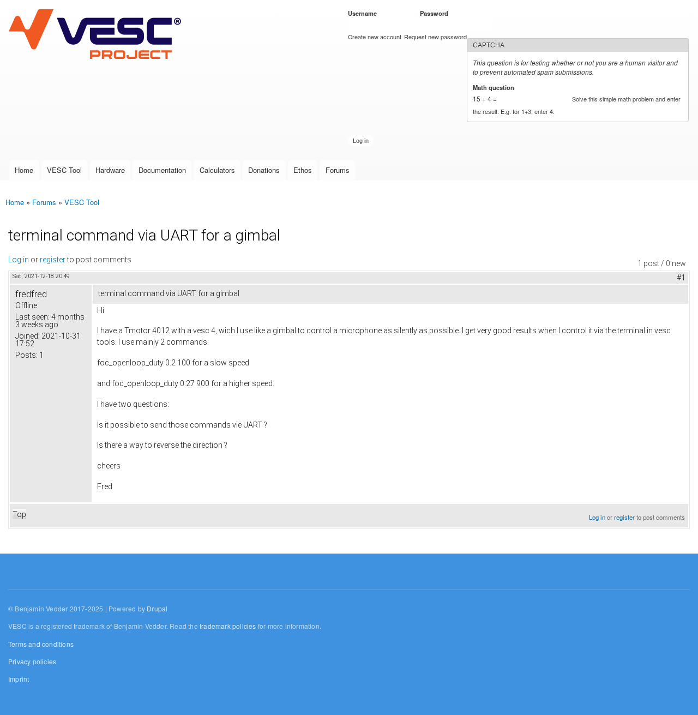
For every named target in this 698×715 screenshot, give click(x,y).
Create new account (374, 36)
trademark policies (228, 625)
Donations (264, 170)
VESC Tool (64, 170)
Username (364, 13)
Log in (18, 259)
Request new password (435, 36)
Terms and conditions (41, 643)
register (52, 259)
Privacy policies (32, 661)
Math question (495, 87)
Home (24, 170)
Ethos (302, 170)
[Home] (97, 35)
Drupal (157, 608)
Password (436, 13)
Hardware (110, 170)
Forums (338, 170)
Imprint (18, 678)
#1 (681, 277)
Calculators (217, 170)
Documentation (162, 170)
